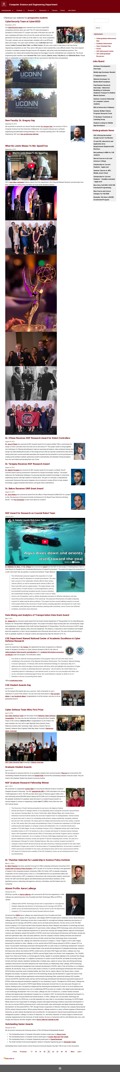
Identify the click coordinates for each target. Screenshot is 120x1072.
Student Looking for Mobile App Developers (103, 124)
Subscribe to (9, 1058)
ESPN (18, 915)
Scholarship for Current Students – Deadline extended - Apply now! (104, 179)
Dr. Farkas (24, 647)
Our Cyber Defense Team (14, 716)
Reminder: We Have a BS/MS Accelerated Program (104, 198)
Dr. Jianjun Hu (10, 621)
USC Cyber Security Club (14, 762)
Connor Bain (29, 789)
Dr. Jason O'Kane (11, 444)
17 (32, 1052)
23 (58, 1052)
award (45, 567)
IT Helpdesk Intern (100, 76)
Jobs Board (98, 61)
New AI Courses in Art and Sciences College (103, 160)
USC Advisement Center (105, 51)
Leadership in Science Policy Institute (18, 868)
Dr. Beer (17, 567)
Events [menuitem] (62, 10)
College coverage (37, 762)
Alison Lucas (61, 1034)
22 (53, 1052)
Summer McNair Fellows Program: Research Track (103, 112)
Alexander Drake (70, 1042)
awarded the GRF (38, 791)
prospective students (38, 18)
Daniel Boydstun (56, 1039)
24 (62, 1052)
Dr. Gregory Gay (46, 126)
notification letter (16, 680)
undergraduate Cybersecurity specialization (20, 652)
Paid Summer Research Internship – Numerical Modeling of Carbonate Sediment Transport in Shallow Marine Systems (104, 90)
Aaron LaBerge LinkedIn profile (48, 1019)
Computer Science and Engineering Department (33, 4)
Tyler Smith (64, 1037)
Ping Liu (64, 773)
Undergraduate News (103, 130)
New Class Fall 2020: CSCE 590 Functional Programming (104, 186)
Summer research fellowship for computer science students (104, 101)
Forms (98, 49)
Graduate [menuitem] (19, 10)
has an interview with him (30, 134)
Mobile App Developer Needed (104, 72)
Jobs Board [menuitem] (71, 10)
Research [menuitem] (31, 10)
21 (49, 1052)
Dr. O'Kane (27, 567)
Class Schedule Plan (103, 46)
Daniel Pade (39, 775)
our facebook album (19, 696)
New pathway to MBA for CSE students (104, 154)
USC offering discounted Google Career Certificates (103, 136)
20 (45, 1052)
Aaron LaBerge (25, 894)
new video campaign (16, 182)
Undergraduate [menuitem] (6, 10)
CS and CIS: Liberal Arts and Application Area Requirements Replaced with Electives (104, 145)
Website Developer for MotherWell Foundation (102, 80)
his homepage (19, 500)
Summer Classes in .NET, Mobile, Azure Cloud (102, 172)
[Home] (4, 4)
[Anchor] (4, 21)
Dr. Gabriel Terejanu (12, 470)
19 (40, 1052)
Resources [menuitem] (42, 10)
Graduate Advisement (104, 43)
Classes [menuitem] (54, 10)
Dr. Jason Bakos (11, 494)
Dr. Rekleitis (9, 567)
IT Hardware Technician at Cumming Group (103, 118)
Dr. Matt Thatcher (11, 866)
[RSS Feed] (60, 1068)
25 (66, 1052)
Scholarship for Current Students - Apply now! (102, 166)
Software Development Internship (102, 67)
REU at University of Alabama (104, 107)
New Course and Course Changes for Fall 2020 (102, 192)
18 (36, 1052)
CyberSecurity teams (15, 27)
